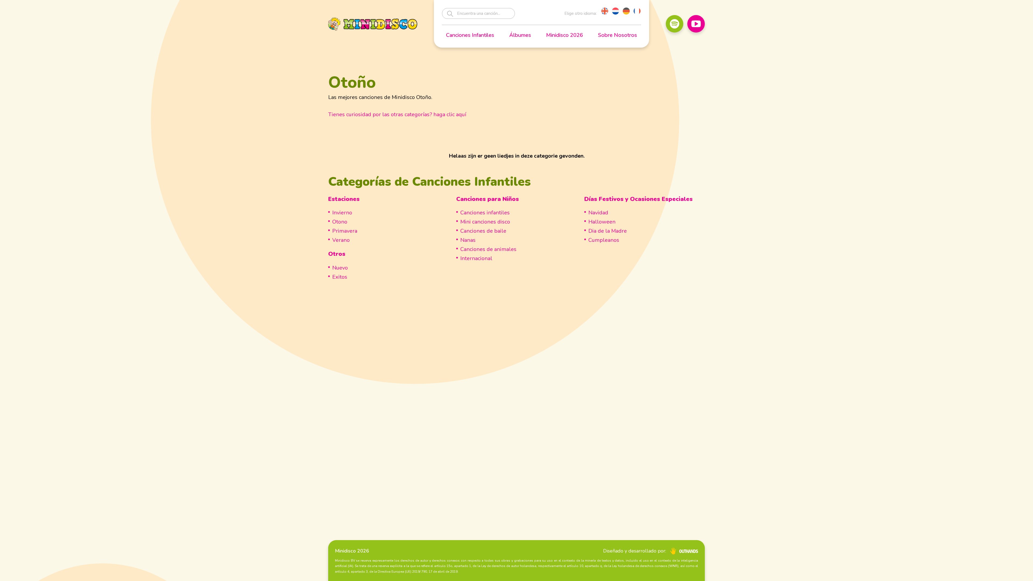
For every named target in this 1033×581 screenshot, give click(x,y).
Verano (341, 240)
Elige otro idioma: (580, 13)
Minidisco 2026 (564, 35)
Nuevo (340, 267)
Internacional (476, 258)
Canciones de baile (483, 231)
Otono (339, 221)
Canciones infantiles (485, 212)
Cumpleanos (603, 240)
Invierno (342, 212)
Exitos (339, 277)
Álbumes (520, 35)
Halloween (601, 221)
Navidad (598, 212)
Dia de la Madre (607, 231)
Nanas (468, 240)
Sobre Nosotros (617, 35)
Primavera (344, 231)
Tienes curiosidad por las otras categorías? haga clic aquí (397, 114)
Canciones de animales (488, 249)
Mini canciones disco (485, 221)
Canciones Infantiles (470, 35)
